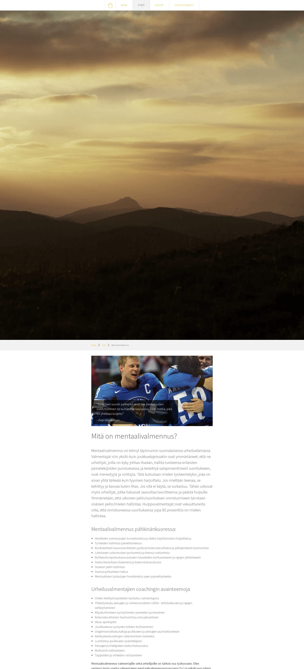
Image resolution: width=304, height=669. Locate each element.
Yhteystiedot (184, 5)
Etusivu (110, 5)
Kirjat (159, 5)
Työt (141, 5)
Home (93, 345)
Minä (124, 5)
